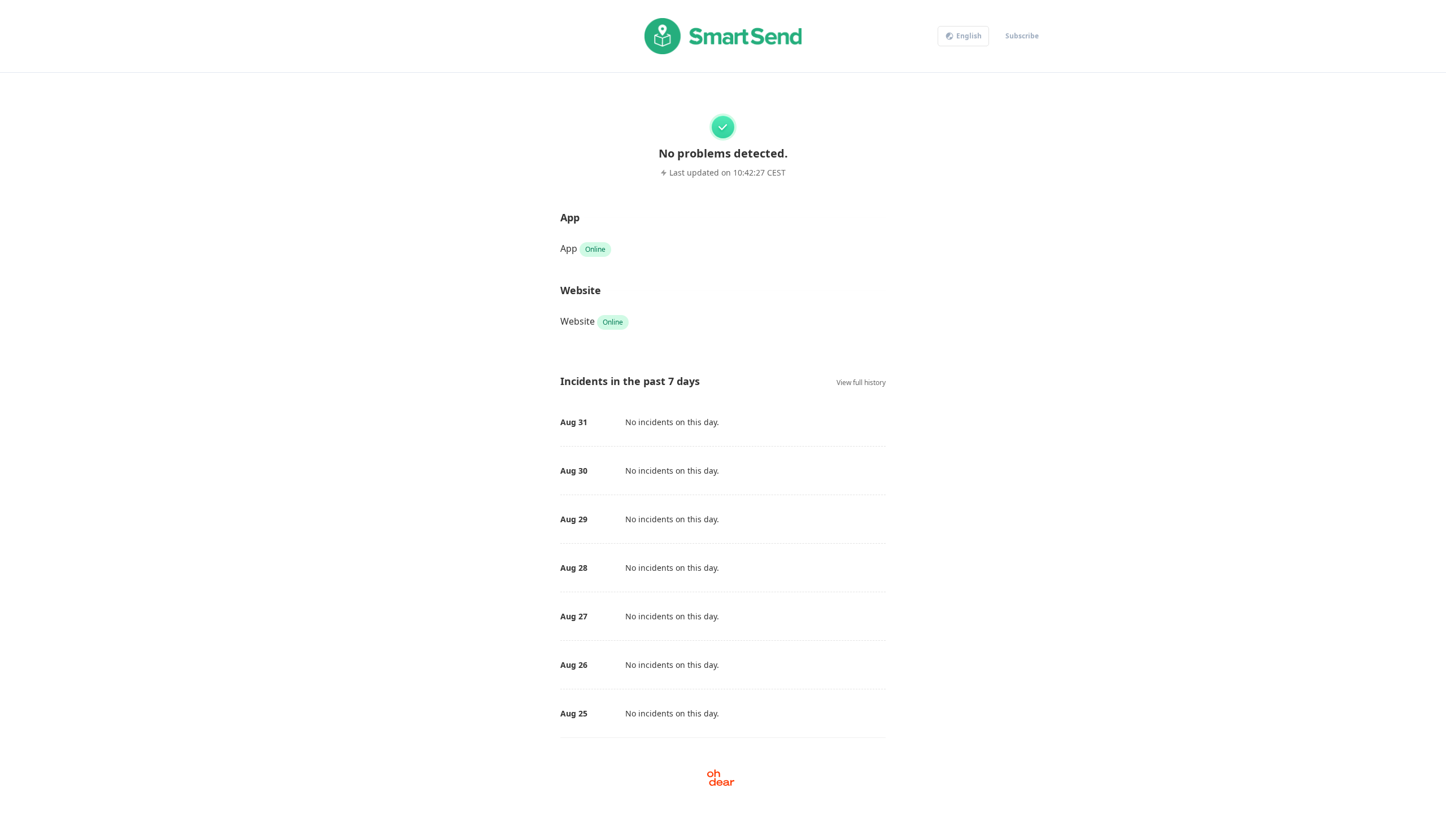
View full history (861, 382)
